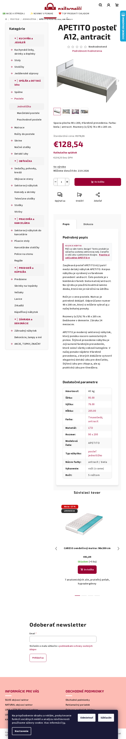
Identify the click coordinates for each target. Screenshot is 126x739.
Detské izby (21, 154)
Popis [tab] (66, 224)
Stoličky (19, 67)
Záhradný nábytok (25, 331)
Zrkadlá (19, 305)
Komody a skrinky (24, 192)
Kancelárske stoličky (27, 247)
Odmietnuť (86, 717)
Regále (18, 260)
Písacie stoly (22, 241)
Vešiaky (19, 292)
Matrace (19, 127)
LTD (90, 428)
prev (56, 548)
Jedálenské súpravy (26, 73)
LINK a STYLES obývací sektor (21, 710)
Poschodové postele (29, 119)
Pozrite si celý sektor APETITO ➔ (87, 256)
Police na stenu (23, 254)
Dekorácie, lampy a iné (28, 337)
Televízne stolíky (24, 198)
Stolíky (18, 205)
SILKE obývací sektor (17, 700)
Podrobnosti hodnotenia (87, 51)
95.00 (91, 398)
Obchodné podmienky (78, 700)
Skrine (18, 140)
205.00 (92, 411)
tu (63, 723)
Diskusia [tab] (88, 224)
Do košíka (99, 182)
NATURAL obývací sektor (19, 705)
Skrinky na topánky (26, 286)
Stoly (17, 60)
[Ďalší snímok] (118, 81)
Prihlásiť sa (38, 658)
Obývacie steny (23, 179)
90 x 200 (93, 434)
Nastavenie (21, 731)
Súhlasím (106, 717)
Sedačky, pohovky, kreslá (25, 170)
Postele (19, 98)
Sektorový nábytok (26, 185)
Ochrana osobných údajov (80, 710)
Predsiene (20, 279)
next (118, 548)
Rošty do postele (24, 134)
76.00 (91, 404)
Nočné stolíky (22, 147)
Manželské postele (28, 113)
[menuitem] (13, 13)
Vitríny (18, 212)
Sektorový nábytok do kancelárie (27, 232)
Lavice (18, 299)
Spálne (18, 92)
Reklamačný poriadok (78, 705)
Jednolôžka (24, 106)
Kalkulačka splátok (65, 152)
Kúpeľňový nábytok (26, 312)
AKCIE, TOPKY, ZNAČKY (27, 344)
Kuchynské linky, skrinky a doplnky (24, 52)
